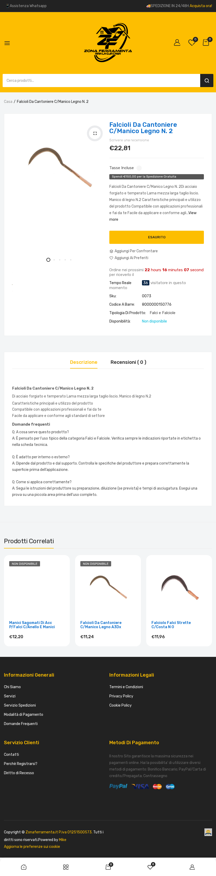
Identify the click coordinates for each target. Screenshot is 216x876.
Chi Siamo (12, 687)
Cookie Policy (120, 705)
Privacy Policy (121, 696)
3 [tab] (59, 259)
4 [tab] (64, 259)
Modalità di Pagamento (23, 714)
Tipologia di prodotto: (127, 313)
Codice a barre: (122, 304)
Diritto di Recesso (19, 773)
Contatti (11, 754)
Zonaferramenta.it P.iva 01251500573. (59, 832)
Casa (8, 101)
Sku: (112, 296)
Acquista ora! (201, 6)
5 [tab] (70, 259)
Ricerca (206, 80)
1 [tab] (48, 259)
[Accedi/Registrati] (178, 43)
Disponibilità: (120, 321)
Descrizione (83, 362)
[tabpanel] (59, 169)
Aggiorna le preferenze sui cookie (32, 846)
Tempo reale (120, 283)
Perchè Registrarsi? (20, 764)
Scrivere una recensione (129, 140)
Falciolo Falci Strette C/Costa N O (171, 625)
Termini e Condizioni (126, 687)
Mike (62, 840)
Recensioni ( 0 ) (128, 362)
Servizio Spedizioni (20, 705)
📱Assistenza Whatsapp (26, 6)
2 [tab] (53, 259)
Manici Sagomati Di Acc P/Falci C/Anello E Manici (32, 625)
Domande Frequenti (21, 724)
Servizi (10, 696)
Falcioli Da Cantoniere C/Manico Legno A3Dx (100, 625)
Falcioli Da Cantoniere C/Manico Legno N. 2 (143, 128)
